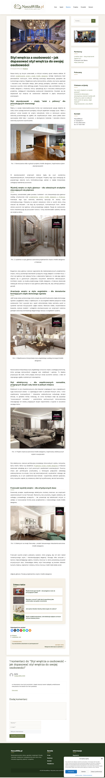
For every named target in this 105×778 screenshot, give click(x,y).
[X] (15, 630)
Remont (91, 7)
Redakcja (49, 758)
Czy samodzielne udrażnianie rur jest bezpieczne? (25, 643)
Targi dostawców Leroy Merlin (83, 104)
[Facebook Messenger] (27, 630)
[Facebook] (12, 630)
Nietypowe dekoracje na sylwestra (54, 646)
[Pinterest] (21, 630)
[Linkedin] (18, 630)
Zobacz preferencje (96, 771)
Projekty (75, 7)
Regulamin (76, 755)
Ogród (61, 7)
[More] (30, 630)
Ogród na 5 (77, 58)
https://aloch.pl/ (79, 62)
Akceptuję (71, 771)
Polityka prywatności (87, 775)
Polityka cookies (78, 775)
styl (20, 637)
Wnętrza (68, 7)
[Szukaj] (93, 21)
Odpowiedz (15, 690)
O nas (48, 755)
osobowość (15, 637)
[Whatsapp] (24, 630)
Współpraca (50, 763)
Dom (55, 7)
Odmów (83, 771)
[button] (102, 758)
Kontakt (49, 761)
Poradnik (83, 7)
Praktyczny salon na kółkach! (83, 98)
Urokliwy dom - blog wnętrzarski (84, 56)
